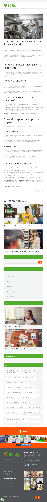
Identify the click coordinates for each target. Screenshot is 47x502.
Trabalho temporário (11, 291)
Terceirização (10, 412)
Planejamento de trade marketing (16, 400)
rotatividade (36, 407)
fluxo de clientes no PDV (27, 380)
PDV (35, 397)
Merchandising (11, 397)
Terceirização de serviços (11, 289)
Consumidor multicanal (28, 370)
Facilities (8, 281)
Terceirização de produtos (14, 417)
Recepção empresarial (27, 402)
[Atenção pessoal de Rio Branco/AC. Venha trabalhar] (20, 439)
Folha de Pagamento (12, 382)
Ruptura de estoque (12, 409)
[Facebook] (39, 191)
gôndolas (25, 385)
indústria (6, 106)
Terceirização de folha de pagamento (17, 414)
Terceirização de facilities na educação (28, 412)
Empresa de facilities (29, 375)
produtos (7, 75)
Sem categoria (9, 286)
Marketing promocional (32, 395)
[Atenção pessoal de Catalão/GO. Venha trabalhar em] (27, 439)
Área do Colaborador (7, 1)
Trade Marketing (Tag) (13, 419)
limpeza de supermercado (14, 392)
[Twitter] (36, 191)
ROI (29, 407)
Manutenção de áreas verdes (15, 395)
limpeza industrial (19, 48)
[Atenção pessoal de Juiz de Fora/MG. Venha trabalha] (12, 439)
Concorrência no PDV (13, 370)
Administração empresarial (12, 274)
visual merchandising (34, 422)
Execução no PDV (10, 279)
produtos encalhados (13, 402)
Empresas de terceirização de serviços (17, 377)
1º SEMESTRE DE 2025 (8, 481)
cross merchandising (27, 372)
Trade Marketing (10, 294)
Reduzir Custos (11, 405)
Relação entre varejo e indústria (16, 407)
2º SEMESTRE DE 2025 (8, 482)
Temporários (7, 475)
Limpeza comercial (28, 387)
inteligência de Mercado (13, 387)
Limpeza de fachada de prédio (29, 390)
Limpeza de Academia (12, 390)
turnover (24, 419)
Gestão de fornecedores (13, 385)
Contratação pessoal (13, 372)
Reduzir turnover (23, 405)
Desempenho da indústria (14, 375)
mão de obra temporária (24, 397)
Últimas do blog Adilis (11, 296)
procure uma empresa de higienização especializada (17, 180)
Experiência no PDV (12, 380)
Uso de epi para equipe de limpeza (16, 422)
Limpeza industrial (9, 189)
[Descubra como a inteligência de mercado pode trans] (43, 439)
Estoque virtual (35, 377)
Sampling (22, 409)
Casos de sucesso (10, 276)
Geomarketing (25, 382)
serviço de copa (32, 409)
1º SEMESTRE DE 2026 (8, 483)
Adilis (5, 497)
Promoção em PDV (10, 284)
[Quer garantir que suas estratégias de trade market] (35, 439)
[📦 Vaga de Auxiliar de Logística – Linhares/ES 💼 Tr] (4, 439)
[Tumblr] (42, 191)
